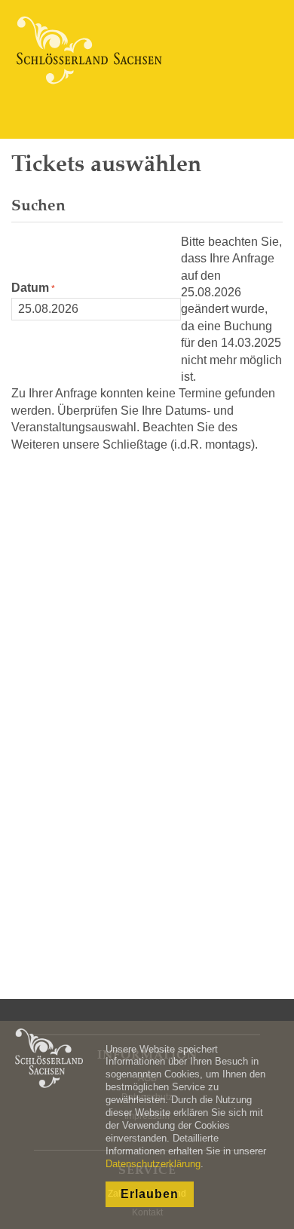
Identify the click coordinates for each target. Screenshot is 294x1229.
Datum (30, 287)
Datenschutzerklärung (153, 1163)
